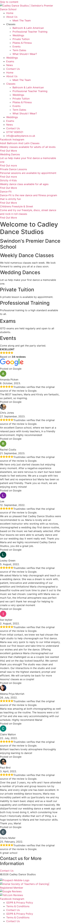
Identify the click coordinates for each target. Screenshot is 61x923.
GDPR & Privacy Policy (19, 902)
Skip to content (9, 1)
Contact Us (13, 68)
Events (16, 46)
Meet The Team (22, 20)
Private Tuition (21, 39)
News (9, 65)
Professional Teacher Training (30, 31)
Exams (10, 61)
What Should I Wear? (25, 53)
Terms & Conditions (17, 906)
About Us (11, 16)
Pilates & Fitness (22, 42)
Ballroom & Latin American (28, 27)
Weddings (18, 35)
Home (9, 13)
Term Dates (19, 50)
